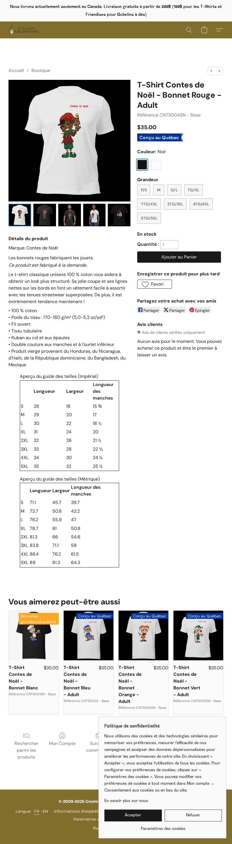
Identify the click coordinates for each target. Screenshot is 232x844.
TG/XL (193, 189)
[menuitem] (211, 71)
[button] (23, 30)
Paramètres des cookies (96, 819)
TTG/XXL (149, 204)
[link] (163, 826)
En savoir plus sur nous (126, 801)
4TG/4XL (201, 204)
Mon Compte (62, 743)
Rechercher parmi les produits (26, 750)
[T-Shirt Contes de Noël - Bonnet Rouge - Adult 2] (69, 215)
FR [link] (37, 811)
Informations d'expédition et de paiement (95, 811)
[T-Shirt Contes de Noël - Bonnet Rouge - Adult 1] (44, 215)
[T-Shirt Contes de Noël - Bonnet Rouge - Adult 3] (94, 215)
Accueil (16, 70)
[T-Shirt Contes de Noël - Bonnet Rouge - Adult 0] (19, 215)
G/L (174, 189)
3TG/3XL (175, 204)
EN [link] (45, 811)
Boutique (40, 70)
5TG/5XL (149, 218)
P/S (144, 189)
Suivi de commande (98, 746)
